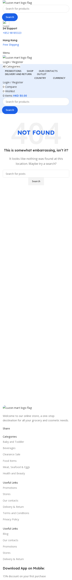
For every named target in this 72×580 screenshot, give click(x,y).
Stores (7, 494)
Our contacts (10, 500)
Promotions (10, 487)
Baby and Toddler (13, 441)
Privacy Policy (11, 519)
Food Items (10, 461)
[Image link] (17, 407)
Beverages (9, 448)
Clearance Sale (11, 454)
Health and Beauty (14, 473)
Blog (5, 533)
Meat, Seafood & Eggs (16, 467)
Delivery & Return (13, 507)
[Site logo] (17, 2)
